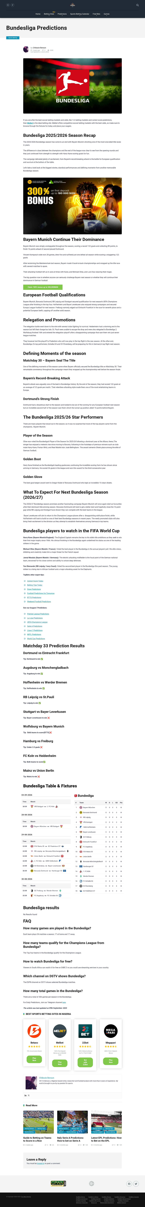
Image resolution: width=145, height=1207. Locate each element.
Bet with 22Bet (85, 1062)
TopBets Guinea (95, 1199)
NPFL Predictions (34, 634)
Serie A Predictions (34, 626)
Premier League (97, 1132)
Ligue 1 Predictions (34, 630)
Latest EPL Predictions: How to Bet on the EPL (106, 1139)
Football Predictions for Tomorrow (40, 593)
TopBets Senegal (109, 1199)
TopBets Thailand (123, 1201)
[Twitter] (12, 5)
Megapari (111, 1042)
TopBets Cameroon (82, 1199)
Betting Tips (41, 1128)
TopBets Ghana (106, 1197)
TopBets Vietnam (109, 1201)
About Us (94, 1202)
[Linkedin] (25, 1095)
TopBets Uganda (134, 1197)
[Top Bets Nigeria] (72, 5)
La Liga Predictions (35, 618)
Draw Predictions (34, 589)
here (64, 1002)
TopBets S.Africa (93, 1197)
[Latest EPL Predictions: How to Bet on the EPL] (106, 1122)
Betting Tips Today (34, 585)
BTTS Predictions (34, 597)
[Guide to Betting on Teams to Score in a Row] (38, 1122)
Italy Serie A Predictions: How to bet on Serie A (70, 1139)
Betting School (29, 1128)
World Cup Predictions (36, 639)
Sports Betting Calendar (79, 14)
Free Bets (96, 14)
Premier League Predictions (38, 614)
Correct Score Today (35, 581)
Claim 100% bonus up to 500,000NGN (43, 287)
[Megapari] (111, 1037)
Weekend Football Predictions (39, 602)
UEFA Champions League (37, 622)
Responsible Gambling (107, 1202)
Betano (34, 1042)
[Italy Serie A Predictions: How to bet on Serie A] (72, 1122)
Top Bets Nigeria (26, 1197)
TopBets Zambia (81, 1201)
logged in (40, 1163)
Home (38, 14)
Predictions (62, 14)
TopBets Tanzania (119, 1197)
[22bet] (85, 1037)
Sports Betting (12, 38)
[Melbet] (60, 1037)
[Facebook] (8, 5)
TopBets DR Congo (95, 1201)
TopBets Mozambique (124, 1199)
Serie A (61, 1132)
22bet (85, 1042)
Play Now (34, 1059)
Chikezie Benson (39, 48)
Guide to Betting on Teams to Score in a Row (37, 1139)
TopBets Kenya (80, 1197)
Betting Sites (49, 14)
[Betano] (34, 1037)
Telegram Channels (82, 1202)
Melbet (59, 1042)
